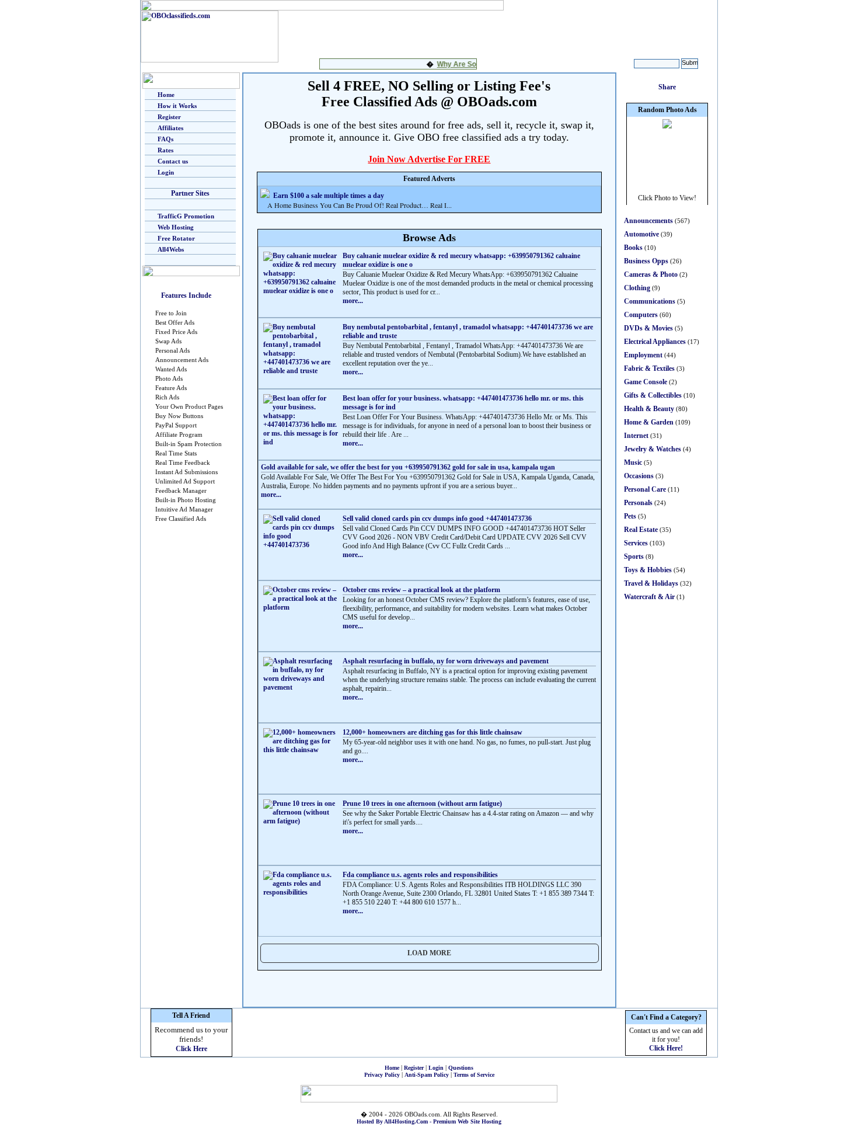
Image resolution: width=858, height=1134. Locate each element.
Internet (636, 436)
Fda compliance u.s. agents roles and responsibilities (420, 875)
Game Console (645, 382)
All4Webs (171, 249)
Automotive (641, 234)
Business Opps (646, 261)
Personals (638, 503)
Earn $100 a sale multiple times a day (328, 196)
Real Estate (641, 530)
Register (169, 116)
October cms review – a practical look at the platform (421, 590)
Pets (630, 516)
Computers (641, 315)
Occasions (639, 476)
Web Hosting (176, 227)
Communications (649, 301)
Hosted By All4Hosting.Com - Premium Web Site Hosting (429, 1121)
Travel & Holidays (651, 583)
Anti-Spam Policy (426, 1075)
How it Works (177, 105)
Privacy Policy (382, 1075)
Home (166, 94)
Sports (634, 556)
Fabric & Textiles (649, 368)
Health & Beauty (649, 409)
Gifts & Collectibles (653, 395)
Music (633, 462)
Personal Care (645, 489)
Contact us (173, 161)
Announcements (648, 221)
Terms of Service (474, 1075)
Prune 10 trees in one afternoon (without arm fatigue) (422, 803)
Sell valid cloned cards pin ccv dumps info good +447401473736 (437, 518)
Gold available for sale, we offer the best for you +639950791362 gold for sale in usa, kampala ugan (408, 467)
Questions (460, 1068)
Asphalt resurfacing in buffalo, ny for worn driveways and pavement (446, 661)
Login (166, 172)
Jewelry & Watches (652, 449)
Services (636, 543)
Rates (165, 150)
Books (633, 248)
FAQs (165, 138)
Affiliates (170, 127)
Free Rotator (176, 238)
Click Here (191, 1049)
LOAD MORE (429, 953)
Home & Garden (649, 422)
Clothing (637, 288)
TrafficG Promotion (186, 216)
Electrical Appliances (655, 342)
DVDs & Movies (648, 328)
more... (353, 301)
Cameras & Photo (651, 274)
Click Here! (666, 1048)
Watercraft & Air (649, 597)
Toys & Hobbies (648, 570)
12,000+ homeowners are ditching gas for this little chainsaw (432, 732)
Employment (643, 355)
